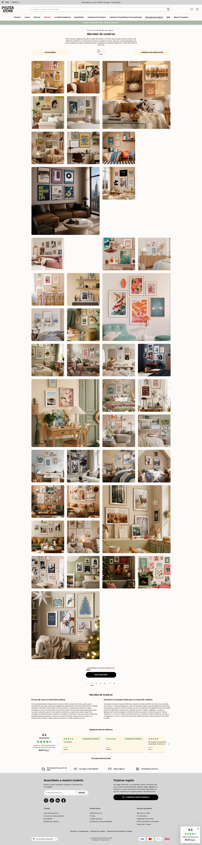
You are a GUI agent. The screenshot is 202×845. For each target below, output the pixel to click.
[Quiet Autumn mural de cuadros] (136, 95)
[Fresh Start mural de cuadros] (65, 413)
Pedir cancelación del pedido (148, 821)
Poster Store (91, 30)
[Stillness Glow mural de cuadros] (65, 625)
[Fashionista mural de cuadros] (47, 572)
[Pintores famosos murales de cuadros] (47, 148)
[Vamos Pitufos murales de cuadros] (83, 148)
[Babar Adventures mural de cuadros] (83, 324)
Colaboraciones (96, 819)
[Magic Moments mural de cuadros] (118, 572)
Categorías (50, 52)
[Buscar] (168, 9)
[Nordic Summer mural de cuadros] (83, 254)
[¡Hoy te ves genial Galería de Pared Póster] (154, 148)
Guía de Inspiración (51, 813)
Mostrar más (101, 675)
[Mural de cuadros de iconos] (83, 466)
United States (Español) (44, 839)
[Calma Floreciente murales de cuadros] (118, 395)
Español (15, 2)
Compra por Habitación (152, 52)
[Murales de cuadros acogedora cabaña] (154, 466)
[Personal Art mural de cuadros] (47, 501)
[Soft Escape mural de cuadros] (154, 431)
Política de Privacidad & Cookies (119, 831)
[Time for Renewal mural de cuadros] (83, 360)
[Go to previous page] (88, 683)
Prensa (92, 816)
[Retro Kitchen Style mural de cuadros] (118, 254)
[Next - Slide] (169, 744)
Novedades (48, 819)
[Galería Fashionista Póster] (118, 183)
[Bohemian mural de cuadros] (83, 501)
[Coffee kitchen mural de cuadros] (83, 289)
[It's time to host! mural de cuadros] (47, 289)
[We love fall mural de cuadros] (83, 77)
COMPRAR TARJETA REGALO (137, 797)
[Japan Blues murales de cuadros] (47, 466)
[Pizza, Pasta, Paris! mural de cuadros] (154, 218)
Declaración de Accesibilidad (101, 821)
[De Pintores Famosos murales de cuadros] (83, 112)
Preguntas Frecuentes (145, 819)
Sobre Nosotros (96, 813)
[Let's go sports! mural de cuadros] (118, 218)
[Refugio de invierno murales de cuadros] (118, 466)
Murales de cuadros (106, 30)
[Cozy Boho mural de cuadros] (83, 537)
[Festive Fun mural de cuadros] (154, 572)
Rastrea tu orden (143, 813)
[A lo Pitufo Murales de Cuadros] (118, 148)
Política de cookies (97, 831)
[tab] (192, 9)
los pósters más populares (54, 816)
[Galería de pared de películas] (154, 183)
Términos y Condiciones (79, 831)
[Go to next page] (114, 683)
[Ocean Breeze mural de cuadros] (47, 324)
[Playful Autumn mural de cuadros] (47, 77)
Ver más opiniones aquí (101, 758)
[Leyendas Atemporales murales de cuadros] (154, 360)
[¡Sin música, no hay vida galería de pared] (65, 201)
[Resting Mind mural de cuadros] (118, 360)
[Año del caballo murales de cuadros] (47, 112)
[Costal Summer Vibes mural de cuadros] (154, 254)
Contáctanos (142, 816)
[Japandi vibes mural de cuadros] (136, 307)
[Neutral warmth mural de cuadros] (118, 431)
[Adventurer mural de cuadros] (47, 537)
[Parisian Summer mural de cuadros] (47, 254)
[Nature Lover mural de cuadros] (136, 519)
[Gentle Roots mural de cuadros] (47, 360)
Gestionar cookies (144, 824)
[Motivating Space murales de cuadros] (154, 395)
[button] (103, 51)
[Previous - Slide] (59, 744)
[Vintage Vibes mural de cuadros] (83, 572)
